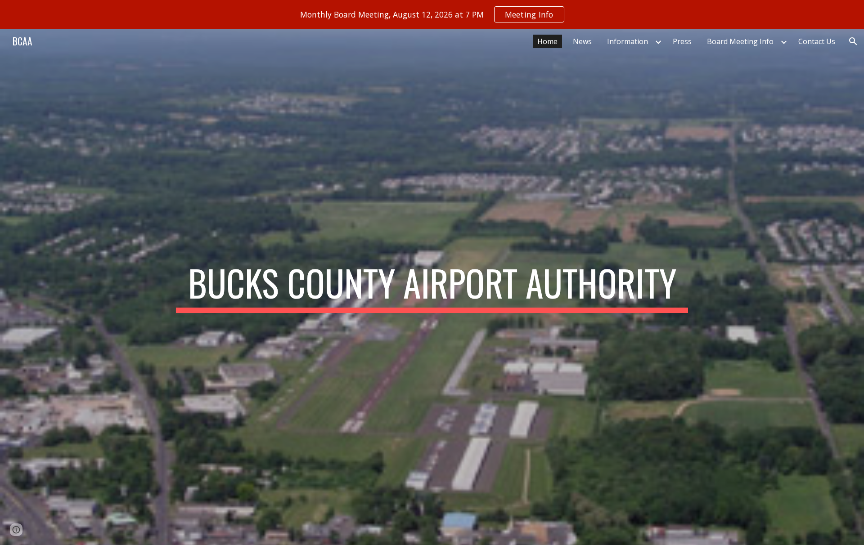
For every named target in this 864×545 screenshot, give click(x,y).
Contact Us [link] (816, 41)
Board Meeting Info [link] (740, 41)
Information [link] (627, 41)
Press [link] (682, 41)
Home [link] (547, 41)
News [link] (582, 41)
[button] (853, 41)
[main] (432, 287)
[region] (432, 14)
